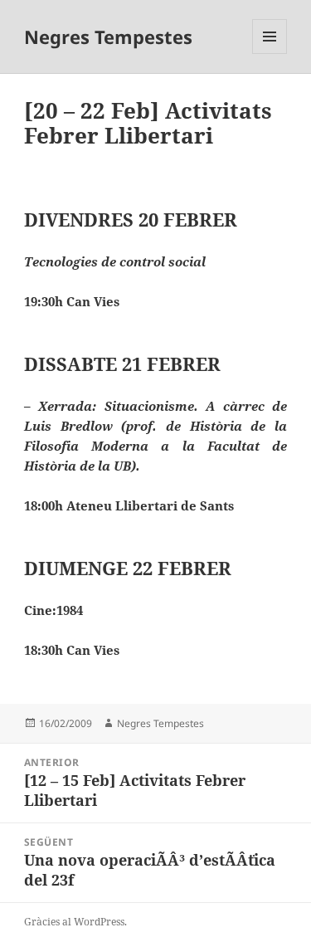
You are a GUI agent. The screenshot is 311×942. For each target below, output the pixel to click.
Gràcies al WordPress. (75, 922)
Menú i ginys (269, 53)
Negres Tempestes (108, 36)
